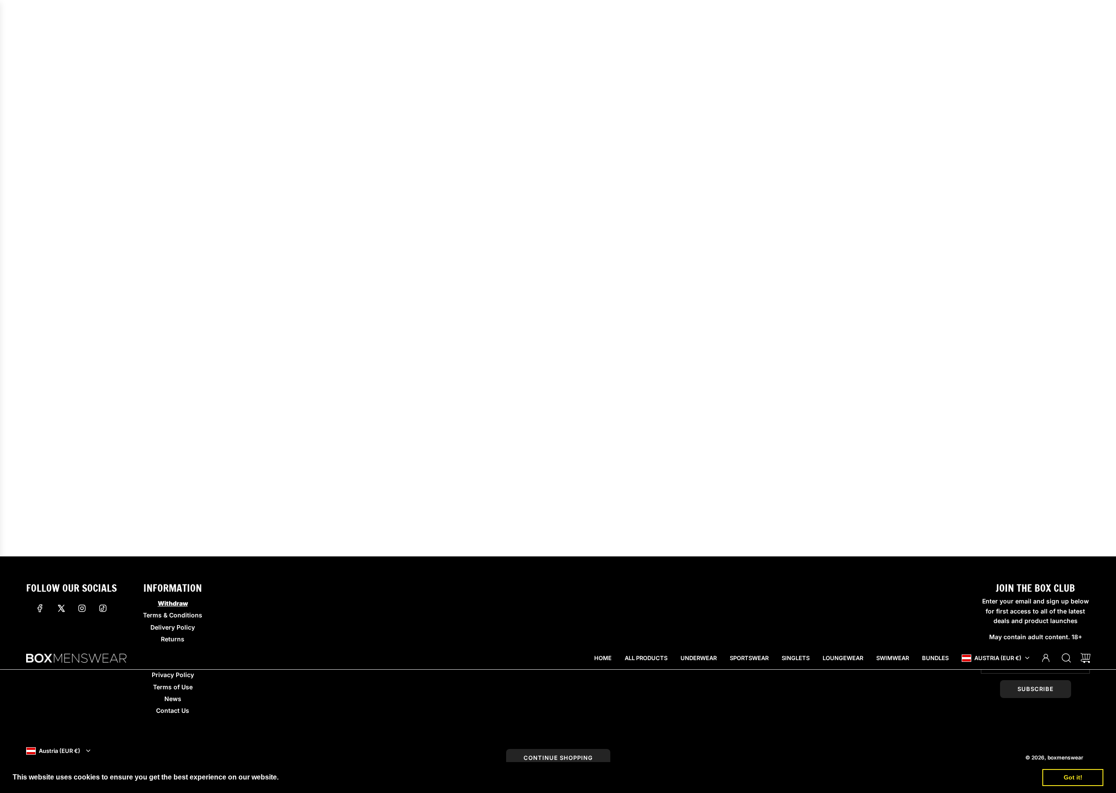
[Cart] (1085, 658)
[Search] (1066, 658)
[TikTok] (102, 608)
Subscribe (1035, 688)
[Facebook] (40, 608)
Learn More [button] (300, 777)
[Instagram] (82, 608)
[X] (61, 608)
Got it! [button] (1073, 777)
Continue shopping (558, 757)
